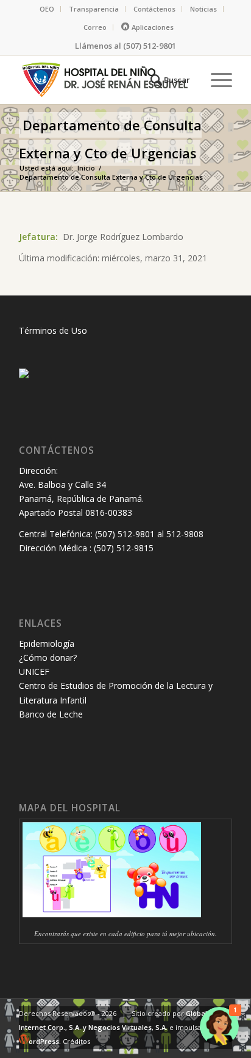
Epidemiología (46, 643)
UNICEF (34, 671)
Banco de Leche (51, 714)
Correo (95, 27)
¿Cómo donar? (48, 657)
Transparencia (94, 8)
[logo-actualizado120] (104, 79)
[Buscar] (168, 79)
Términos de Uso (53, 330)
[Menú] (215, 79)
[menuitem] (47, 9)
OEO (47, 8)
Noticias (203, 8)
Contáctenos (154, 8)
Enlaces (40, 623)
